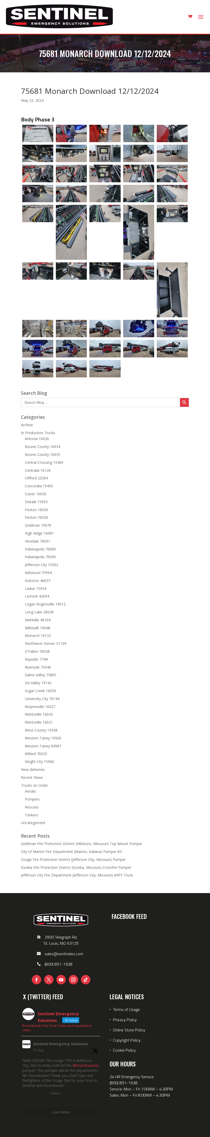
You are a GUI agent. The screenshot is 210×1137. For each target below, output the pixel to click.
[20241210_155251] (71, 173)
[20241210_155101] (138, 133)
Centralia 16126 (38, 470)
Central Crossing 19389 (44, 462)
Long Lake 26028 (39, 612)
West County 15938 (41, 730)
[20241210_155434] (37, 213)
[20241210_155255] (104, 173)
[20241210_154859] (138, 328)
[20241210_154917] (37, 348)
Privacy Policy (125, 1020)
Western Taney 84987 (43, 746)
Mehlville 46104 (37, 619)
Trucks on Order (34, 785)
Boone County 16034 (42, 446)
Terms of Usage (126, 1009)
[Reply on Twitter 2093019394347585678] (25, 1093)
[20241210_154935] (104, 348)
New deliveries (33, 769)
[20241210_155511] (138, 232)
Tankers (31, 815)
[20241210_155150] (138, 153)
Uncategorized (33, 822)
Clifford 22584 (36, 478)
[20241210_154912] (172, 328)
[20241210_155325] (71, 193)
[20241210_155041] (71, 133)
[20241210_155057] (104, 133)
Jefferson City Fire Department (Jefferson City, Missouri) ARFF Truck (77, 875)
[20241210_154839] (104, 328)
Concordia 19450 (39, 485)
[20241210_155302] (138, 173)
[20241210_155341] (138, 193)
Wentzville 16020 (39, 714)
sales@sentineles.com (64, 954)
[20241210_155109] (172, 133)
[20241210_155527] (71, 271)
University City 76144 (42, 698)
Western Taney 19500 (43, 738)
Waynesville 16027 (40, 706)
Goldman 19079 (38, 525)
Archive (27, 424)
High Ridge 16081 (39, 533)
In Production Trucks (38, 432)
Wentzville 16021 (39, 722)
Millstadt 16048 (37, 627)
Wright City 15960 (39, 761)
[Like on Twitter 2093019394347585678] (44, 1093)
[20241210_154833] (37, 133)
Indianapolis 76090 (40, 556)
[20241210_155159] (172, 153)
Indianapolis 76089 (40, 549)
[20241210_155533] (104, 271)
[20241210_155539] (138, 271)
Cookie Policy (124, 1050)
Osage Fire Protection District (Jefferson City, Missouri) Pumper (73, 859)
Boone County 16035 (42, 454)
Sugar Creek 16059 (40, 690)
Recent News (32, 777)
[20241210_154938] (138, 348)
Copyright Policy (127, 1040)
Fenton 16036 (36, 509)
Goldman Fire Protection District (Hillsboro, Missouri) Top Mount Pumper (81, 843)
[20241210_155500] (104, 213)
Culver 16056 (35, 493)
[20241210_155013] (104, 368)
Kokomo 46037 (37, 580)
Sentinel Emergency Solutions (60, 1043)
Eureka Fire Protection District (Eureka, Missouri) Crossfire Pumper (76, 867)
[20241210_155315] (37, 193)
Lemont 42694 (37, 596)
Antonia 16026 (37, 438)
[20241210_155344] (172, 193)
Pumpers (32, 799)
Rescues (32, 807)
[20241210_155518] (172, 213)
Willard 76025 (36, 753)
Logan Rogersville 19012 (45, 604)
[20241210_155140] (71, 153)
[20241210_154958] (37, 368)
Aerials (30, 791)
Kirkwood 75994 (38, 572)
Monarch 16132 (38, 635)
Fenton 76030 (36, 517)
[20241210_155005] (71, 368)
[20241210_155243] (37, 173)
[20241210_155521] (37, 271)
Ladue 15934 (35, 588)
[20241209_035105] (37, 328)
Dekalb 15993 (36, 501)
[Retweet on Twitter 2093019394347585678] (34, 1093)
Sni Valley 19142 (38, 682)
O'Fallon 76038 (37, 651)
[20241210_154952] (172, 348)
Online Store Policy (129, 1030)
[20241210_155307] (172, 173)
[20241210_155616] (172, 289)
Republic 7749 (36, 659)
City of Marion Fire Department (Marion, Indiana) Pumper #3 (71, 851)
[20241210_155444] (71, 232)
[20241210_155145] (104, 153)
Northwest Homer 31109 (45, 643)
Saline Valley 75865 (40, 674)
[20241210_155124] (37, 153)
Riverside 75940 (38, 667)
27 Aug (38, 1050)
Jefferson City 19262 (41, 564)
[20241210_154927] (71, 348)
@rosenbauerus (86, 1065)
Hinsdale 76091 (37, 541)
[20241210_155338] (104, 193)
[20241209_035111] (71, 328)
